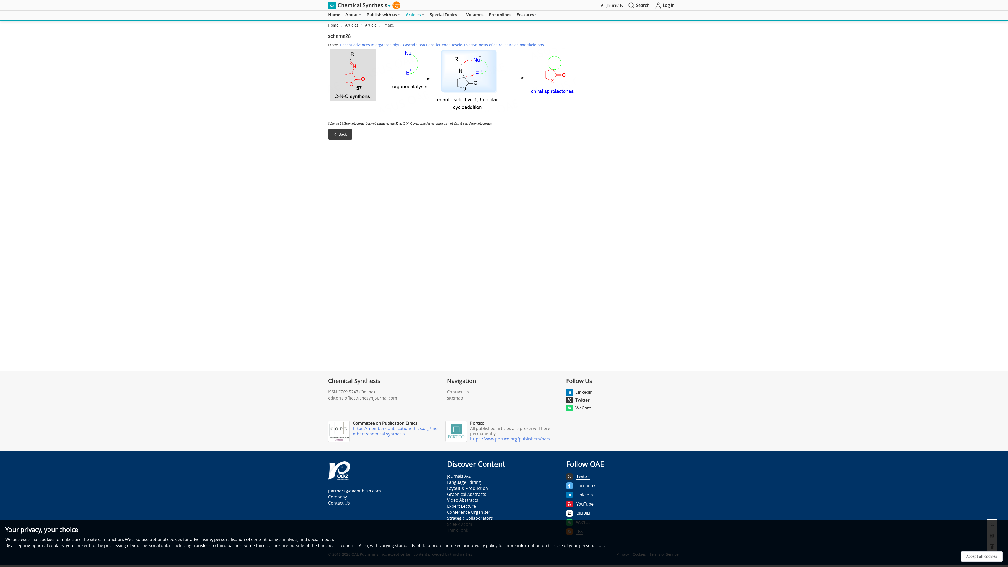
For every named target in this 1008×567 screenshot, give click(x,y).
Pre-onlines (500, 15)
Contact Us (458, 392)
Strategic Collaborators (470, 518)
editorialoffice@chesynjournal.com (362, 398)
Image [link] (388, 25)
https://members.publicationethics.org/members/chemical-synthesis (395, 431)
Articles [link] (351, 25)
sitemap (455, 398)
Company (337, 497)
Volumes (475, 15)
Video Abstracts (462, 500)
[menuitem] (334, 15)
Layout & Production (467, 488)
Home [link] (333, 25)
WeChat (583, 408)
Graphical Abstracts (466, 494)
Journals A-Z (459, 476)
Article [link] (370, 25)
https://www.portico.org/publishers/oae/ (510, 439)
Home (334, 15)
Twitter (582, 400)
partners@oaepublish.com (354, 491)
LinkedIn (584, 392)
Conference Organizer (468, 512)
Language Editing (464, 482)
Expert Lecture (461, 506)
